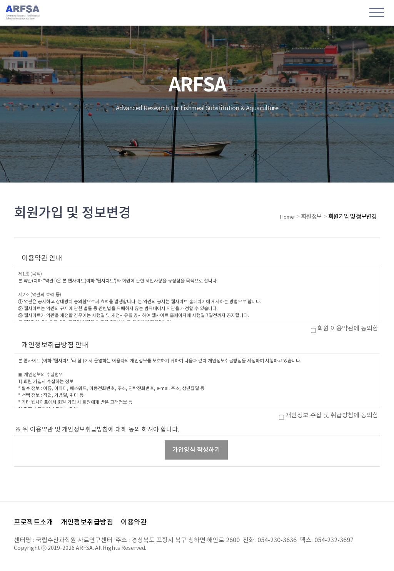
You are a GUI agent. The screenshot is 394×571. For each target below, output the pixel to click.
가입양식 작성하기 (196, 450)
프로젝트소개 (33, 522)
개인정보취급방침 (87, 522)
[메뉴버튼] (376, 13)
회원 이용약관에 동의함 (347, 328)
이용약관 (134, 522)
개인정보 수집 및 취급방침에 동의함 (331, 415)
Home (287, 217)
